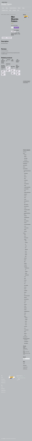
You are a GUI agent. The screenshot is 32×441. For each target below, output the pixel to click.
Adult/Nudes (26, 173)
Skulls (25, 219)
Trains (25, 226)
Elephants (25, 194)
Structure (25, 326)
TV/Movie (26, 271)
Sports (25, 316)
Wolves (25, 229)
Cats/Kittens (26, 180)
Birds (25, 178)
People (8, 14)
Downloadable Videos (26, 161)
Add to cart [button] (3, 71)
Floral (25, 197)
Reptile (26, 254)
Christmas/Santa (26, 183)
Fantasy (25, 195)
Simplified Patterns (26, 311)
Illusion (25, 288)
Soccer (26, 324)
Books (24, 153)
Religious (25, 215)
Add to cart (16, 27)
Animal (25, 239)
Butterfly (26, 242)
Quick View (3, 74)
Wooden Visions (6, 4)
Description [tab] (4, 37)
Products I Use (5, 10)
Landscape (25, 290)
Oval (24, 302)
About (7, 8)
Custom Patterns (13, 8)
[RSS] (30, 438)
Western (25, 333)
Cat (25, 244)
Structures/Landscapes (27, 224)
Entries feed (24, 365)
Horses (25, 199)
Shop (23, 8)
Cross (25, 276)
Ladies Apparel (26, 341)
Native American (26, 206)
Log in (24, 363)
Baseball (26, 317)
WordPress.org (25, 368)
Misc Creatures (26, 204)
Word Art (25, 231)
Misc (24, 202)
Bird (24, 261)
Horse (26, 251)
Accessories (25, 339)
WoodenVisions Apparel (26, 338)
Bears (26, 240)
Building (25, 263)
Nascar (26, 321)
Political (25, 211)
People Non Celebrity (27, 209)
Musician (25, 297)
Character (25, 266)
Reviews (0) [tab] (9, 37)
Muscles (12, 34)
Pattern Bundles (25, 168)
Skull (25, 314)
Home (3, 8)
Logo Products (25, 165)
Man (19, 33)
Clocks (25, 185)
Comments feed (3, 390)
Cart (18, 10)
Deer (25, 247)
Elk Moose (26, 249)
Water (25, 331)
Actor (25, 234)
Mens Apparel (26, 343)
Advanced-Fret (26, 237)
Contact (14, 10)
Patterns (5, 14)
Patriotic (25, 304)
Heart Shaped (26, 285)
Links (10, 10)
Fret (24, 283)
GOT (25, 269)
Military (25, 292)
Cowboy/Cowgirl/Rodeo (27, 187)
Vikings (26, 273)
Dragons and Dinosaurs (27, 192)
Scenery (25, 309)
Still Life (25, 222)
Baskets (25, 156)
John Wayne (25, 158)
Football (26, 319)
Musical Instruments (27, 295)
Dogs (25, 190)
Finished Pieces (25, 163)
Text (25, 328)
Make (4, 438)
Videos (19, 8)
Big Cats (25, 176)
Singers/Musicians (26, 217)
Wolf (25, 256)
